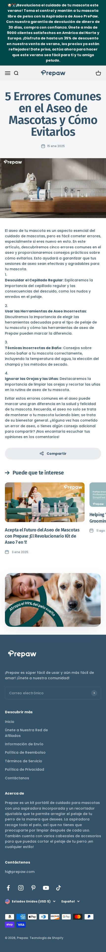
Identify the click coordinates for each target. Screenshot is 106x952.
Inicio (9, 721)
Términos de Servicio (23, 761)
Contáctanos (17, 778)
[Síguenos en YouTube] (46, 887)
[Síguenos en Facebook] (8, 887)
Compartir (57, 453)
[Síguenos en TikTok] (58, 887)
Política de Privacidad (24, 769)
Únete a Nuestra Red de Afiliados (26, 733)
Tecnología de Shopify (46, 938)
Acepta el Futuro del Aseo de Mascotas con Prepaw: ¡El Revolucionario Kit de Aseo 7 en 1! (42, 536)
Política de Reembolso (25, 752)
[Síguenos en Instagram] (21, 887)
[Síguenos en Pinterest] (33, 887)
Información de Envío (24, 744)
